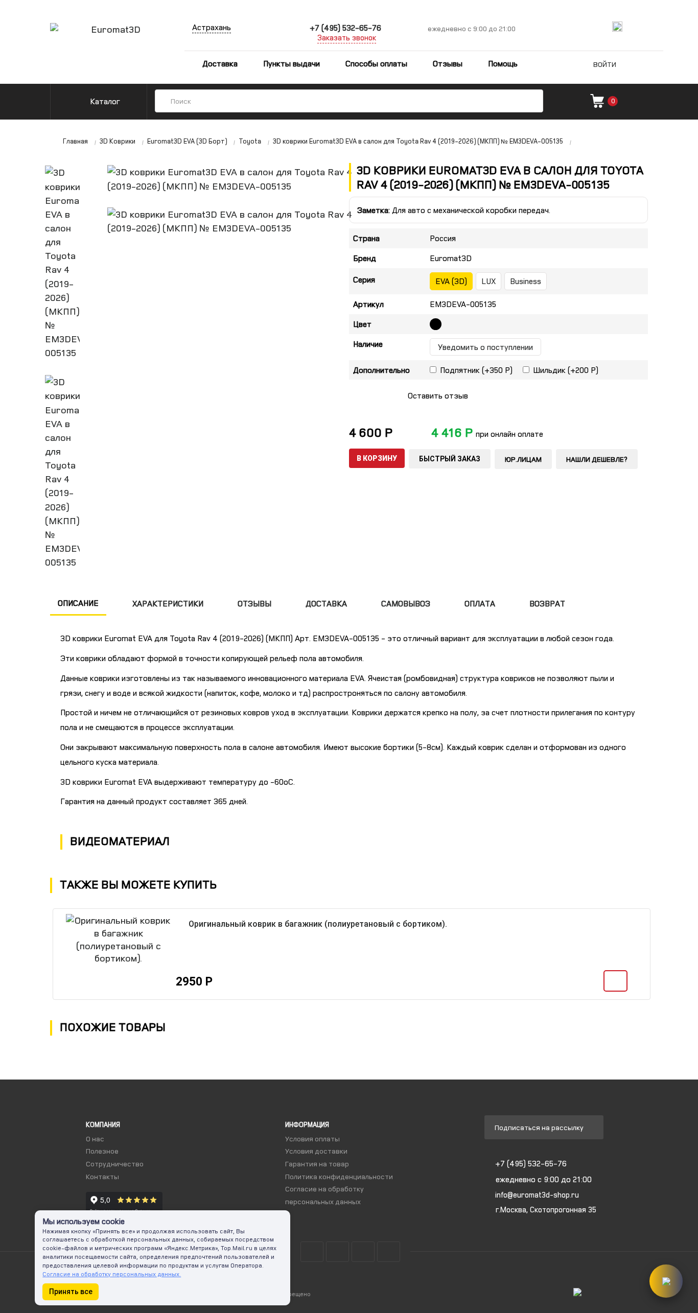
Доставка (219, 63)
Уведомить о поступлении (485, 347)
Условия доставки (316, 1151)
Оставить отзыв (438, 395)
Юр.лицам (523, 459)
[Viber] (672, 26)
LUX (488, 281)
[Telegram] (636, 26)
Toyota (250, 141)
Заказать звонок (346, 37)
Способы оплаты (376, 63)
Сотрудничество (115, 1163)
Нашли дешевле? (596, 459)
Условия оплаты (312, 1138)
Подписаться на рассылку (540, 1127)
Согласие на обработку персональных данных (324, 1195)
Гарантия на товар (317, 1163)
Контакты (102, 1176)
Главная (75, 141)
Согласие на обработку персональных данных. (111, 1274)
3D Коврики (117, 141)
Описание (78, 602)
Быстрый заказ (449, 459)
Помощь (503, 63)
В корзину (377, 458)
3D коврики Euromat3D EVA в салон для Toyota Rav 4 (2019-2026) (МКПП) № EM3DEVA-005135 (418, 141)
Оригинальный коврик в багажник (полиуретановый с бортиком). (318, 924)
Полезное (102, 1151)
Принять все (70, 1291)
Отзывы (447, 63)
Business (525, 281)
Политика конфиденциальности (339, 1176)
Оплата (479, 603)
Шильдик (565, 370)
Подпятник (476, 370)
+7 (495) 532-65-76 (345, 27)
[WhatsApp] (654, 26)
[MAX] (617, 26)
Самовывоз (405, 603)
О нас (95, 1138)
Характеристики (167, 603)
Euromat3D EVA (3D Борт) (187, 141)
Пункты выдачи (291, 63)
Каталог (104, 101)
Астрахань (211, 27)
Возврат (547, 603)
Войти (604, 64)
